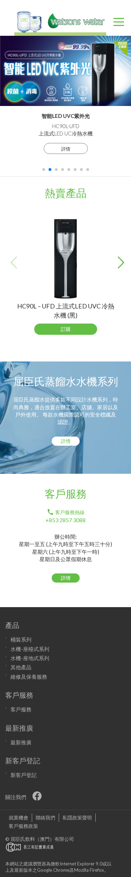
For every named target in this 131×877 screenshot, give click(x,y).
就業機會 (18, 817)
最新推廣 (20, 742)
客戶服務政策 (23, 826)
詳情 (65, 148)
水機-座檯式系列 (29, 649)
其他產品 (20, 667)
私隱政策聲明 (77, 817)
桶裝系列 (20, 639)
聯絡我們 (45, 817)
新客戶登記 (23, 775)
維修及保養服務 (28, 676)
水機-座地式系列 (29, 658)
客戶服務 (20, 709)
